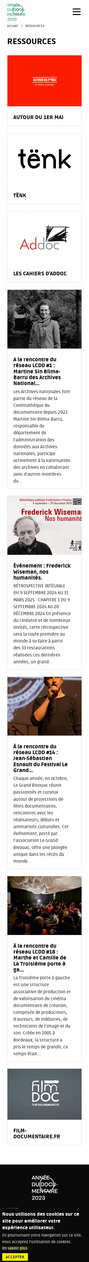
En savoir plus (14, 1248)
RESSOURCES (34, 26)
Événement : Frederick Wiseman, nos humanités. (42, 572)
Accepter (15, 1257)
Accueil (12, 26)
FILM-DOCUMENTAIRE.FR (36, 1134)
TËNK (19, 196)
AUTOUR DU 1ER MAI (38, 117)
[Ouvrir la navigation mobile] (77, 12)
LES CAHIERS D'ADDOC (40, 274)
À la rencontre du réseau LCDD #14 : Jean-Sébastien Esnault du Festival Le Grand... (40, 759)
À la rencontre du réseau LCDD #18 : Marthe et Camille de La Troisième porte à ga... (39, 958)
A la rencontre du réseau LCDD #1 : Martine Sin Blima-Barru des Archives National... (37, 372)
